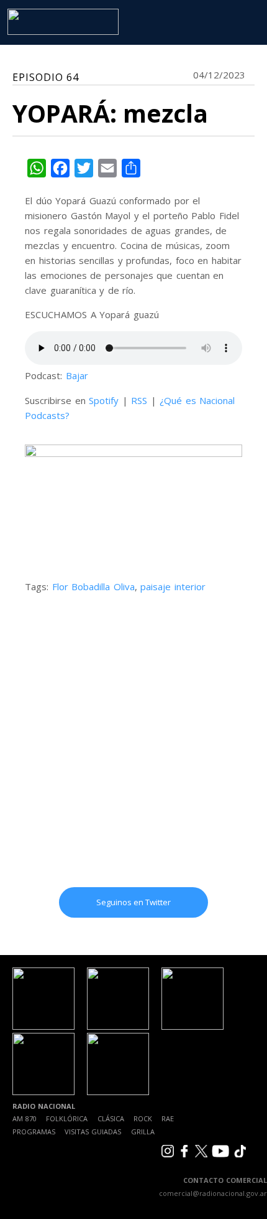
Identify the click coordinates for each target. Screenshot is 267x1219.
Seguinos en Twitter (133, 902)
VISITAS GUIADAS (93, 1131)
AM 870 (24, 1118)
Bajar (77, 375)
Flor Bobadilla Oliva (93, 586)
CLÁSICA (110, 1118)
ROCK (143, 1118)
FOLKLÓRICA (67, 1118)
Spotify (104, 400)
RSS (139, 400)
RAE (167, 1118)
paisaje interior (173, 586)
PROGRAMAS (33, 1131)
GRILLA (143, 1131)
